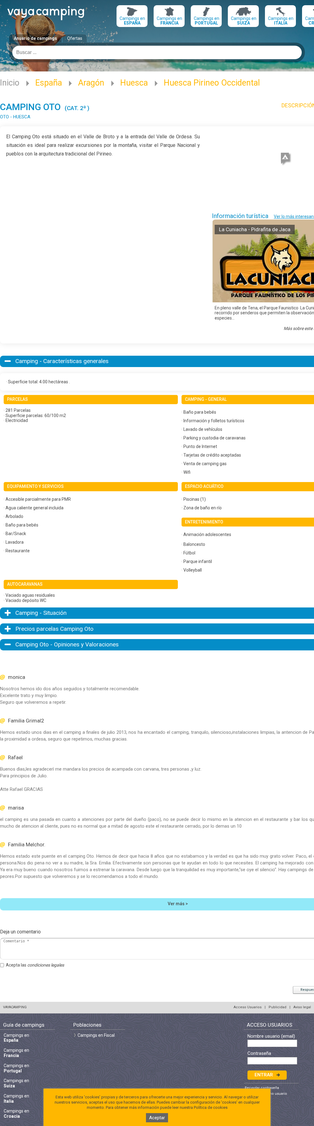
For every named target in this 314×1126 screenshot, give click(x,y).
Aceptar (157, 1117)
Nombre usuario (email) (271, 1036)
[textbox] (157, 52)
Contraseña (259, 1053)
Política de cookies (211, 1107)
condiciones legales (45, 965)
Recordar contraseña (262, 1088)
